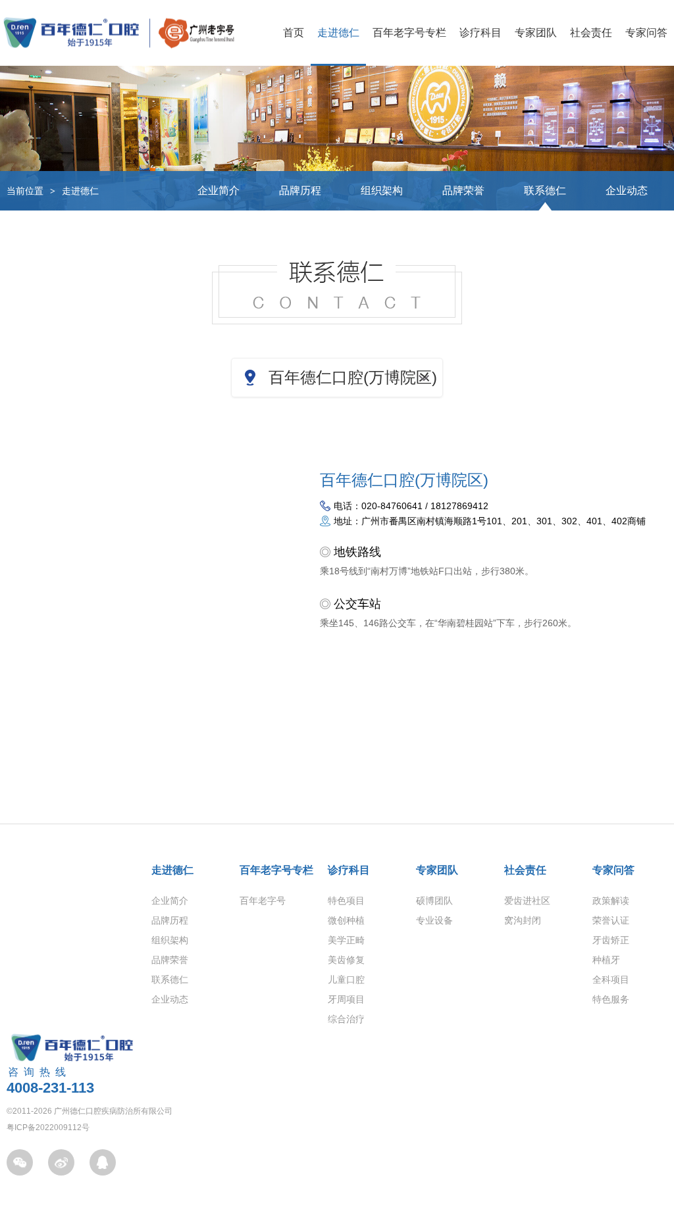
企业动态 (627, 190)
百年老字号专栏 (409, 32)
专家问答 (646, 32)
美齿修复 (346, 960)
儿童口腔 (346, 979)
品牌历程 (300, 190)
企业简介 (218, 190)
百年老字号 (263, 900)
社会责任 (591, 32)
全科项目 (610, 979)
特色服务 (610, 999)
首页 (293, 32)
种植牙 (606, 960)
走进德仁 (338, 32)
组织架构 (382, 190)
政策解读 (610, 900)
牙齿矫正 (610, 940)
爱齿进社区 (527, 900)
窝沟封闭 (522, 920)
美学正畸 (346, 940)
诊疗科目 (480, 32)
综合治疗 (346, 1019)
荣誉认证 (610, 920)
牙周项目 (346, 999)
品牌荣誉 (463, 190)
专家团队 (536, 32)
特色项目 (346, 900)
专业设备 (434, 920)
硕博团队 (434, 900)
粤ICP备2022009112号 (48, 1127)
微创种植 (346, 920)
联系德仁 (545, 190)
